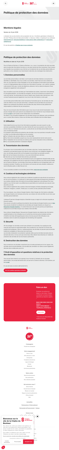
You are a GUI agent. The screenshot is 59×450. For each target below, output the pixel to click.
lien (54, 203)
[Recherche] (5, 3)
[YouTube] (37, 416)
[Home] (29, 3)
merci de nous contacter (41, 169)
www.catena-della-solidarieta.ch (35, 40)
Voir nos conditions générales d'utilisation (15, 270)
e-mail (10, 113)
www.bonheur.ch (8, 40)
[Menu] (53, 3)
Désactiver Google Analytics (12, 207)
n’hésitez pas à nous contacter (24, 45)
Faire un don (41, 312)
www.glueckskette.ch (20, 40)
